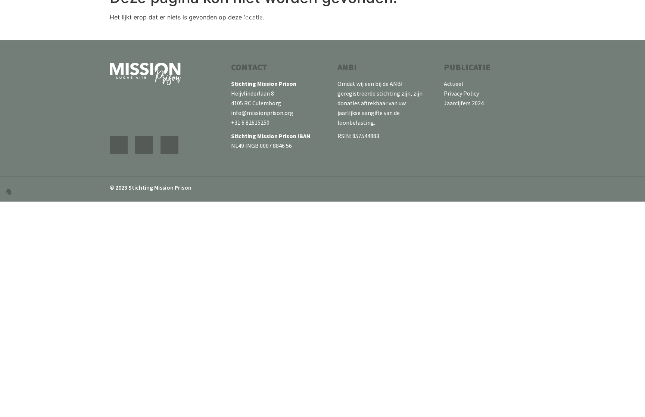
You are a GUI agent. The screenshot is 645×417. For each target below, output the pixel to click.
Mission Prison (267, 18)
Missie (427, 18)
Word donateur (565, 18)
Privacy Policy (461, 93)
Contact (631, 18)
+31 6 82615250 (250, 122)
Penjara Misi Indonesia (355, 18)
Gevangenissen (488, 18)
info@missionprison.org (263, 112)
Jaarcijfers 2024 (464, 103)
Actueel (453, 83)
